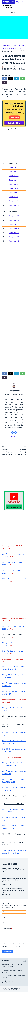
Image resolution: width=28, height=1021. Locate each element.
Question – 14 (14, 228)
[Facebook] (4, 78)
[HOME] (2, 44)
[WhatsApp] (22, 78)
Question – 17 (14, 241)
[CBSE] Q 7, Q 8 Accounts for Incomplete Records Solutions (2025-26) (13, 870)
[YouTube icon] (15, 432)
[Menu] (25, 6)
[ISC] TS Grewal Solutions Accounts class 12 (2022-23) (13, 976)
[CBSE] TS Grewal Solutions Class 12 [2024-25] (12, 982)
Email (5, 917)
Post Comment (7, 951)
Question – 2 (13, 172)
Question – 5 (13, 184)
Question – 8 (13, 197)
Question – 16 (14, 237)
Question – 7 (13, 192)
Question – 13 (14, 224)
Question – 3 (13, 176)
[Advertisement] (14, 146)
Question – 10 (14, 205)
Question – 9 (13, 201)
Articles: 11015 (14, 436)
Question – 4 (13, 180)
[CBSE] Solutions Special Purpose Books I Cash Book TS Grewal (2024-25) (13, 890)
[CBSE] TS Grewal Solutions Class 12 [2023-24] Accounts (12, 965)
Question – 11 (14, 216)
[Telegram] (16, 78)
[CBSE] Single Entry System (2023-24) (13, 68)
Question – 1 (13, 167)
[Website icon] (12, 432)
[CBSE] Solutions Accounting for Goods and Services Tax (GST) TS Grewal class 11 (14, 880)
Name (5, 912)
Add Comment (7, 928)
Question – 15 (14, 233)
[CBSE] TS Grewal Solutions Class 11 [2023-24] (14, 69)
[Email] (4, 82)
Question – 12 (14, 220)
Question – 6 (13, 188)
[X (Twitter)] (10, 78)
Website (5, 923)
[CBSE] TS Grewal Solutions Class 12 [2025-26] (12, 971)
